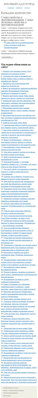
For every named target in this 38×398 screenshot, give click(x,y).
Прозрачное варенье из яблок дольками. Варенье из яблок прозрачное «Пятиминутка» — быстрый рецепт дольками (18, 223)
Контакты (5, 390)
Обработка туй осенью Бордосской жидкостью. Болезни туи (15, 84)
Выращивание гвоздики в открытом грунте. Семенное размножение (18, 354)
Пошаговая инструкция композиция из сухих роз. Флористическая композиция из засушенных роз (17, 240)
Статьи (27, 8)
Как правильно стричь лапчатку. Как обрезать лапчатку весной (16, 148)
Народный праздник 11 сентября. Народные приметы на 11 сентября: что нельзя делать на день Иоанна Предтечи (18, 164)
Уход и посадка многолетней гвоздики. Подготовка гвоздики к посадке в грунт (16, 217)
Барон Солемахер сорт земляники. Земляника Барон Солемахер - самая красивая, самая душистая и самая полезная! (18, 286)
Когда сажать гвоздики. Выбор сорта (17, 299)
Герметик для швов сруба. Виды (15, 123)
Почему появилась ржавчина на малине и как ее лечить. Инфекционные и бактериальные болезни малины (19, 274)
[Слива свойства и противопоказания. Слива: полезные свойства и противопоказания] (19, 45)
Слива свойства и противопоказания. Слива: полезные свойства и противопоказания (17, 21)
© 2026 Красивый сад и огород (10, 387)
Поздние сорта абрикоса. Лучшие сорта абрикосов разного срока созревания (17, 177)
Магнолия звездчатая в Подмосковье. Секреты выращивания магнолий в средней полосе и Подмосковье (17, 294)
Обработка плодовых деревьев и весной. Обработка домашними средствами (18, 199)
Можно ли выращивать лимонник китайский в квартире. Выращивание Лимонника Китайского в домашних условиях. (19, 90)
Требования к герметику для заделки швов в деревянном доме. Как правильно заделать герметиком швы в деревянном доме (19, 247)
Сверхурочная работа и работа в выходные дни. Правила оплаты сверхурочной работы (19, 126)
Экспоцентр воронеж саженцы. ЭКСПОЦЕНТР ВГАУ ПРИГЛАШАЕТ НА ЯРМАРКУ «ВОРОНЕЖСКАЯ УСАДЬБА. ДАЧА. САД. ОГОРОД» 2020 (19, 366)
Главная (10, 8)
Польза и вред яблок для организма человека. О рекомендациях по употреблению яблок (18, 206)
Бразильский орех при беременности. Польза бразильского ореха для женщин (16, 359)
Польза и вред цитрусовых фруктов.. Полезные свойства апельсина (16, 212)
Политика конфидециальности (10, 393)
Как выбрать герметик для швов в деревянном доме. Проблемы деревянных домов (17, 255)
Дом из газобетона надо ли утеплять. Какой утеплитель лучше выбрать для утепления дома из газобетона (18, 338)
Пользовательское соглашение (16, 390)
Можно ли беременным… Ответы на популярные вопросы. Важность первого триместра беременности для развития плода (18, 142)
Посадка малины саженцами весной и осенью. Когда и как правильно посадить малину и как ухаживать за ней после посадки (18, 262)
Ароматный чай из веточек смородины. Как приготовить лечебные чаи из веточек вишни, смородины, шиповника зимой (18, 103)
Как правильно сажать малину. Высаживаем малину (14, 268)
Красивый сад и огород (19, 4)
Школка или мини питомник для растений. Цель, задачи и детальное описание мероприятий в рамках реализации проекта (18, 308)
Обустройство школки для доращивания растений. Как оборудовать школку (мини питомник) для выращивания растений (17, 184)
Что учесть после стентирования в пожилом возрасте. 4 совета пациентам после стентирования (19, 171)
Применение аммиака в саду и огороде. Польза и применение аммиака (17, 349)
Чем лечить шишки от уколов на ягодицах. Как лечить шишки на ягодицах (18, 153)
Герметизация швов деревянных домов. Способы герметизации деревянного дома (17, 332)
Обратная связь (7, 395)
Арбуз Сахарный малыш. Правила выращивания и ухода (15, 158)
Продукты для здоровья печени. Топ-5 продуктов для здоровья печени (16, 72)
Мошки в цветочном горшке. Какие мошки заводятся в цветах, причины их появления (17, 97)
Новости (19, 8)
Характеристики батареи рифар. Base (18, 328)
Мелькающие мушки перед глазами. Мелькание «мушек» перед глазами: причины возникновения (18, 110)
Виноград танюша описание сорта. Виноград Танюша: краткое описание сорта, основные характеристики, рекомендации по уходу (18, 322)
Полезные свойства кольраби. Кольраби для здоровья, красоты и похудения (17, 302)
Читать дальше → (7, 57)
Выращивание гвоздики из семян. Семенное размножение (15, 280)
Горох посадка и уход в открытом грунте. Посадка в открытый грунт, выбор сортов (17, 344)
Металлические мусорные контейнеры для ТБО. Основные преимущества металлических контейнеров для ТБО (18, 117)
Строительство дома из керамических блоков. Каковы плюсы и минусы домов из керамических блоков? (17, 78)
